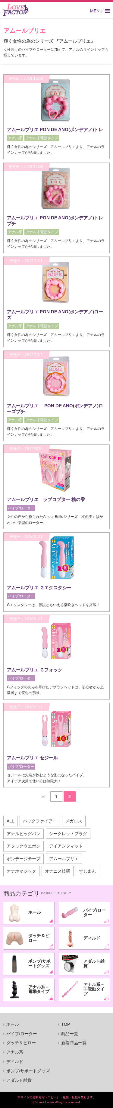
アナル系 (14, 1052)
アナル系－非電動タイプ (94, 989)
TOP (65, 1024)
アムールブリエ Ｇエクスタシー (39, 587)
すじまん (87, 871)
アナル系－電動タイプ (38, 989)
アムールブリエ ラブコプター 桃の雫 (46, 499)
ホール (34, 912)
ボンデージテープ (23, 858)
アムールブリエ (64, 858)
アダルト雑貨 (94, 963)
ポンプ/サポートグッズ (39, 963)
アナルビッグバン (23, 833)
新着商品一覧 (73, 1042)
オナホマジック (21, 871)
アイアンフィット (66, 846)
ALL (10, 821)
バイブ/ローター (94, 912)
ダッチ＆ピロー (38, 937)
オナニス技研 (57, 871)
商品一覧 (69, 1033)
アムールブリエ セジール (32, 757)
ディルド (91, 937)
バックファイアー (40, 821)
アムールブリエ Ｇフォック (34, 669)
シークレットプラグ (68, 833)
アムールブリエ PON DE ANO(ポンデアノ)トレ (55, 129)
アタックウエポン (23, 846)
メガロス (73, 821)
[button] (96, 11)
